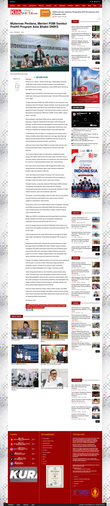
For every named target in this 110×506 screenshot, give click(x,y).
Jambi (73, 51)
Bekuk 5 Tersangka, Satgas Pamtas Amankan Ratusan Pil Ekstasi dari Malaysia (85, 144)
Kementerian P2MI (32, 306)
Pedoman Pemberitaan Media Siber (82, 479)
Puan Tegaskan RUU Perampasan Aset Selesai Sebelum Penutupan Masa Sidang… (81, 293)
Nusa (89, 5)
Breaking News (39, 307)
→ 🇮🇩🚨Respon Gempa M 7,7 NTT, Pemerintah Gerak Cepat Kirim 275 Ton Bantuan (84, 129)
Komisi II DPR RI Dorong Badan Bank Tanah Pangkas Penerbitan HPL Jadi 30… (80, 271)
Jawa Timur (74, 31)
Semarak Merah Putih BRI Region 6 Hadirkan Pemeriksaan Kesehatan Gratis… (81, 35)
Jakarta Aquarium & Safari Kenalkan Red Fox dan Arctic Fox (81, 400)
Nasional (41, 5)
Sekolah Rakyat (46, 443)
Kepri (73, 311)
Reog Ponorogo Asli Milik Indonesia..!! (83, 140)
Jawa (55, 5)
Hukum (73, 328)
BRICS (44, 457)
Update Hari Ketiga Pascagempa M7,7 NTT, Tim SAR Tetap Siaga (80, 240)
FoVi (95, 5)
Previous (98, 19)
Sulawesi (70, 5)
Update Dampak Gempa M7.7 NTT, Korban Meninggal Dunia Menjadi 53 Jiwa (81, 248)
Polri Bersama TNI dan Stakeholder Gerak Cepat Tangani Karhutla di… (81, 49)
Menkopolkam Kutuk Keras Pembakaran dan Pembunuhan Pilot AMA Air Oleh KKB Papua (81, 325)
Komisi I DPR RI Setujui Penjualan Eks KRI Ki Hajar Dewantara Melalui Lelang (81, 286)
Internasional (32, 5)
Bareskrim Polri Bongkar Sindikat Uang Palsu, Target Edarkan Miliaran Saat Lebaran (81, 344)
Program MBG (46, 438)
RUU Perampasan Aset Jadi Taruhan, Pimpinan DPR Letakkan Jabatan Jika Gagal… (82, 279)
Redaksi (76, 476)
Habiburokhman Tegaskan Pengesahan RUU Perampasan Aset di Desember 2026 (81, 264)
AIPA (44, 459)
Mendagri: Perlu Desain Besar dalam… (51, 364)
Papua (84, 5)
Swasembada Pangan (48, 445)
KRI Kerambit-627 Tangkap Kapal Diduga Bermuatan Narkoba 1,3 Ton (81, 308)
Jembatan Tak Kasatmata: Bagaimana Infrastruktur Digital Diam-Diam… (80, 415)
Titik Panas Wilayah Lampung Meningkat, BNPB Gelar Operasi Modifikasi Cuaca (80, 42)
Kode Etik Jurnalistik (79, 481)
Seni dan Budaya (46, 452)
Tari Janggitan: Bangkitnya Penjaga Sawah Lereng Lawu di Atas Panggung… (81, 393)
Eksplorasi (74, 390)
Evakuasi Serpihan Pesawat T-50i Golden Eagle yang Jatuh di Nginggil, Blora (85, 138)
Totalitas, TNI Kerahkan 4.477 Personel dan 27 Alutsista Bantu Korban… (80, 219)
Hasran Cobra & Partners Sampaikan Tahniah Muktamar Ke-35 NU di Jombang (81, 28)
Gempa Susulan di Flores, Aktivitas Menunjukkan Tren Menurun (81, 225)
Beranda (12, 5)
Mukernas (43, 306)
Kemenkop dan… (16, 340)
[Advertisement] (86, 205)
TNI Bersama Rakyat (47, 447)
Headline (29, 307)
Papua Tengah (75, 339)
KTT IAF (44, 463)
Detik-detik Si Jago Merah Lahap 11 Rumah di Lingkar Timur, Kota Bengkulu (85, 134)
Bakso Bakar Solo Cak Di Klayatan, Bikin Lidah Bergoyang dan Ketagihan (81, 386)
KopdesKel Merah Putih (48, 441)
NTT (72, 228)
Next (100, 19)
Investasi (45, 450)
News (18, 5)
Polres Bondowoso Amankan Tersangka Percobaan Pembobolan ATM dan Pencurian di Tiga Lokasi (81, 316)
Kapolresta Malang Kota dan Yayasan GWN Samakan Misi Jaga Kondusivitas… (81, 57)
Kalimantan (62, 5)
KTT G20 (45, 461)
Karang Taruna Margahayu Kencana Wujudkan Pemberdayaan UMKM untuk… (81, 408)
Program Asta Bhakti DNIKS (56, 306)
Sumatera (48, 5)
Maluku (78, 5)
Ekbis (73, 38)
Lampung (74, 45)
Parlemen (74, 267)
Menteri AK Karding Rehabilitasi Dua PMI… (52, 388)
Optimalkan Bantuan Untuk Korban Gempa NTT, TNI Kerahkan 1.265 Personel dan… (81, 233)
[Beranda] (24, 12)
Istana (24, 5)
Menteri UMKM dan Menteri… (19, 364)
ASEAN (44, 454)
